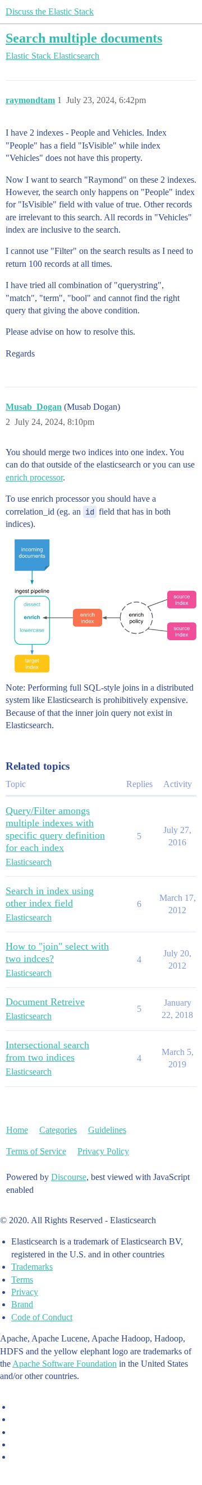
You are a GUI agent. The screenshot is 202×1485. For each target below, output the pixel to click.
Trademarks (32, 1266)
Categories (58, 1130)
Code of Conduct (41, 1317)
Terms (22, 1279)
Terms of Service (36, 1151)
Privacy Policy (103, 1151)
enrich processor (34, 477)
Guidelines (107, 1130)
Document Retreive (45, 1001)
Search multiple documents (84, 37)
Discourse (68, 1177)
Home (17, 1130)
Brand (22, 1304)
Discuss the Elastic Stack (50, 11)
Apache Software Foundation (64, 1363)
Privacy (24, 1292)
